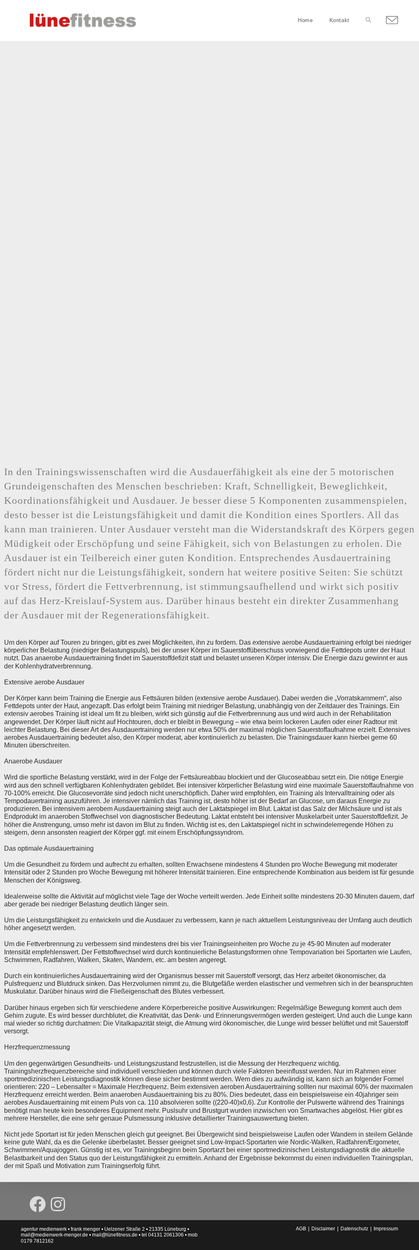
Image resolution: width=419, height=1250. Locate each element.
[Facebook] (37, 1204)
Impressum (386, 1229)
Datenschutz (354, 1229)
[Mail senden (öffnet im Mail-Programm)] (392, 20)
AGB (301, 1229)
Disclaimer (323, 1229)
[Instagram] (58, 1204)
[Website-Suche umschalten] (368, 20)
